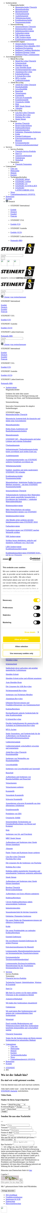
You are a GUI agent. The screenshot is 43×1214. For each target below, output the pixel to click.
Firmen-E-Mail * (7, 1133)
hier (30, 1170)
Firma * (4, 1125)
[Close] (2, 1121)
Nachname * (6, 1130)
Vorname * (5, 1128)
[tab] (24, 394)
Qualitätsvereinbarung (14, 1197)
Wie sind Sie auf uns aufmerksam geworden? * (18, 1137)
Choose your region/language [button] (14, 297)
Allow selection (21, 646)
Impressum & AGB (13, 1199)
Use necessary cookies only (21, 653)
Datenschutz (10, 1201)
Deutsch (14, 212)
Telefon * (5, 1135)
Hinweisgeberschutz (13, 1204)
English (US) (15, 224)
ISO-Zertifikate (11, 1195)
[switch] (36, 608)
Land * (4, 1109)
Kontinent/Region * (8, 1107)
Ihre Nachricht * (7, 1144)
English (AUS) (16, 232)
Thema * (4, 1104)
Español (14, 214)
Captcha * (5, 1174)
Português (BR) (16, 240)
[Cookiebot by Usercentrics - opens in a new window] (30, 559)
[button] (11, 387)
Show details (29, 632)
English (13, 210)
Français (14, 216)
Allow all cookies (21, 639)
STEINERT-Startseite (9, 1091)
